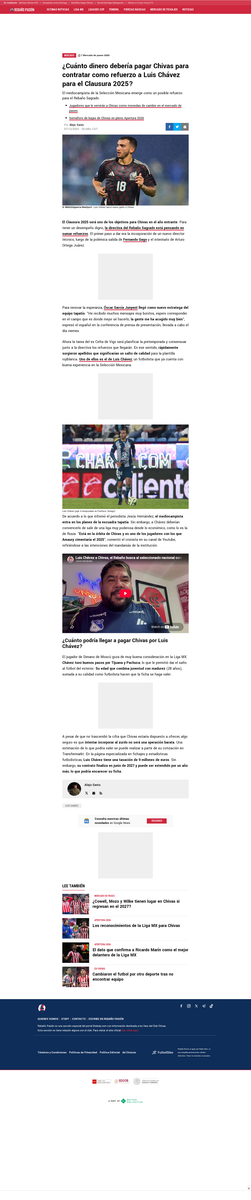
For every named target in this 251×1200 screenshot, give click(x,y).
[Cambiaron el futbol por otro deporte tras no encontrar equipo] (75, 977)
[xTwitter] (196, 1006)
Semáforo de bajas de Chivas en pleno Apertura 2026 (106, 118)
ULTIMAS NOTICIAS (58, 9)
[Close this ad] (248, 1188)
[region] (125, 30)
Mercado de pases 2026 (96, 55)
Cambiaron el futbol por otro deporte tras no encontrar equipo (133, 976)
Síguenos (156, 820)
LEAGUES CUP (96, 9)
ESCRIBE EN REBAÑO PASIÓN (106, 1019)
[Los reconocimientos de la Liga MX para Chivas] (75, 928)
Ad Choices (129, 1052)
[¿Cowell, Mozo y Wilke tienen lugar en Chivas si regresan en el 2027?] (75, 904)
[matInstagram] (189, 1006)
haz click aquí (129, 1030)
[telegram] (204, 1006)
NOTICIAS (188, 9)
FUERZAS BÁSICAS (134, 9)
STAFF (65, 1019)
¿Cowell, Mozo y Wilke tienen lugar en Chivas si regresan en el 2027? (136, 904)
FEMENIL (114, 9)
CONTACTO (79, 1019)
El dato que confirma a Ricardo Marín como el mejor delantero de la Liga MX (140, 952)
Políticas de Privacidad (83, 1052)
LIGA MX (78, 9)
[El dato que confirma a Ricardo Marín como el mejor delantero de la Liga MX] (75, 952)
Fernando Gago (135, 239)
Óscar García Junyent (121, 307)
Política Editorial (110, 1052)
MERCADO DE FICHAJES (164, 9)
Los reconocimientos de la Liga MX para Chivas (136, 926)
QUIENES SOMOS (48, 1019)
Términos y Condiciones (52, 1052)
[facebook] (181, 1006)
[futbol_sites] (163, 1052)
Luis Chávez (72, 805)
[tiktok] (211, 1006)
